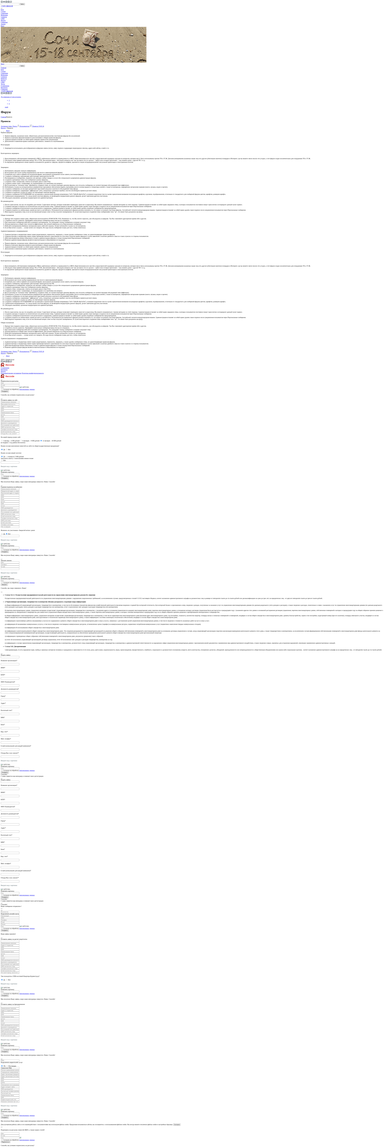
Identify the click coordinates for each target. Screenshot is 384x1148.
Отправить (5, 391)
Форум (3, 20)
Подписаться (6, 1142)
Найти (22, 4)
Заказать (4, 584)
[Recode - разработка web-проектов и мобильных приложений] (7, 366)
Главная (3, 68)
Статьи (3, 11)
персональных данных (27, 389)
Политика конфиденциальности (33, 373)
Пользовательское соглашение (11, 373)
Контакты (4, 87)
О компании (5, 86)
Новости (4, 78)
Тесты (3, 84)
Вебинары (4, 15)
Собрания (4, 22)
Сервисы (4, 17)
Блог (2, 10)
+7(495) (7, 6)
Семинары (4, 13)
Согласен (177, 1124)
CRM (2, 19)
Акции (3, 24)
